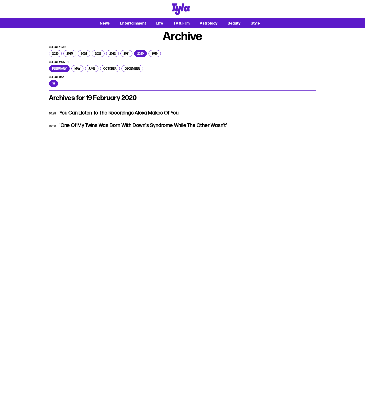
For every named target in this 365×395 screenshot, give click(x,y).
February (59, 68)
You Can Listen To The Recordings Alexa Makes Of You (119, 113)
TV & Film (181, 23)
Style (255, 23)
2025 (70, 53)
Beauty (234, 23)
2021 (126, 53)
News (105, 23)
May (77, 68)
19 (53, 83)
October (110, 68)
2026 (55, 53)
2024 (84, 53)
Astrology (209, 23)
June (91, 68)
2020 (140, 53)
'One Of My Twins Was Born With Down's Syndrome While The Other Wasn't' (143, 125)
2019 (155, 53)
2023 (98, 53)
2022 (112, 53)
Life (159, 23)
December (132, 68)
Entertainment (133, 23)
